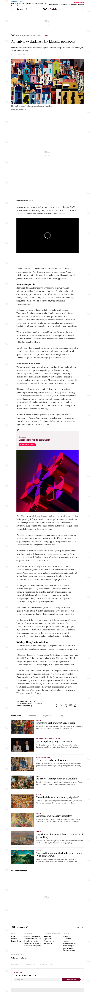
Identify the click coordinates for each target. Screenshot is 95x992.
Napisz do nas (16, 941)
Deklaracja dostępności (32, 946)
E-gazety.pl (67, 939)
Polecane (32, 716)
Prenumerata (49, 941)
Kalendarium (30, 964)
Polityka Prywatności (32, 936)
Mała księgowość (69, 943)
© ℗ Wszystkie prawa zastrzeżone (29, 703)
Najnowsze (48, 716)
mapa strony (15, 964)
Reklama (47, 936)
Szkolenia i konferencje (19, 958)
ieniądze (53, 9)
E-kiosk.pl (66, 936)
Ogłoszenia (48, 939)
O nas (13, 936)
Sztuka (45, 35)
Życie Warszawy (69, 950)
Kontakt (14, 939)
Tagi (61, 716)
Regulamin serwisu (31, 941)
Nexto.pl (66, 941)
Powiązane (16, 716)
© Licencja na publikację (25, 701)
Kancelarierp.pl (68, 946)
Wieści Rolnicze (68, 948)
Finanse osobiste (21, 35)
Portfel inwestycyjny (34, 35)
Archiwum (48, 943)
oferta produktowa (47, 964)
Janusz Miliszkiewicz (24, 200)
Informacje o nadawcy (32, 943)
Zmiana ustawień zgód (32, 939)
